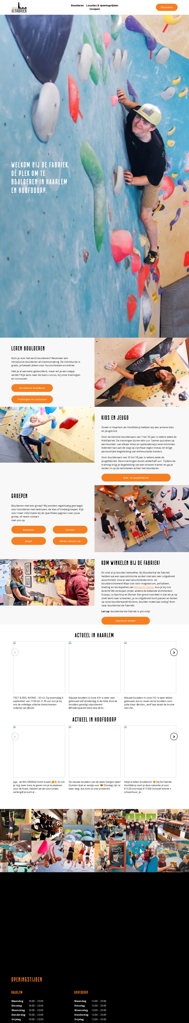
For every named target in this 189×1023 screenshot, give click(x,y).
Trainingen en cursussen (32, 399)
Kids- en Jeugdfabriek (136, 477)
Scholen (70, 529)
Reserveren (167, 7)
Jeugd (28, 541)
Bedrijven (28, 529)
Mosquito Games (144, 587)
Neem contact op (70, 541)
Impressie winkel (126, 620)
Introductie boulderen (32, 387)
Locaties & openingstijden (102, 5)
